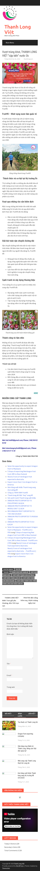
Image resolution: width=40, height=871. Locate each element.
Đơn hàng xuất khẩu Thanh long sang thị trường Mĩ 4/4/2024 (27, 775)
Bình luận (10, 634)
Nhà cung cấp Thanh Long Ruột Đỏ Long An (27, 762)
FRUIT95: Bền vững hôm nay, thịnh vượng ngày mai (29, 600)
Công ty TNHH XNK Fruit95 (18, 492)
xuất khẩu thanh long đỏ (12, 578)
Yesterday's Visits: (11, 847)
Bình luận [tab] (20, 715)
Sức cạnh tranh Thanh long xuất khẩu (22, 498)
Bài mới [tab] (8, 713)
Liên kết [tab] (31, 713)
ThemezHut (6, 868)
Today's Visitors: (10, 844)
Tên (9, 663)
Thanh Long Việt (17, 29)
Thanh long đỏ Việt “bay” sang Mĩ (20, 495)
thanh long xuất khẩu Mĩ (19, 572)
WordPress (20, 866)
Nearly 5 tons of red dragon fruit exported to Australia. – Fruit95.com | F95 (22, 551)
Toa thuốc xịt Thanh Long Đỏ (28, 722)
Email (9, 675)
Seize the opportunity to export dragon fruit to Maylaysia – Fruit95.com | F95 (23, 530)
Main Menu (10, 42)
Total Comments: (11, 850)
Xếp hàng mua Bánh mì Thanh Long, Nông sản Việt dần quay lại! (27, 748)
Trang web (11, 687)
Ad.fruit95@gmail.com (14, 440)
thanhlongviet (28, 59)
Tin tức (17, 569)
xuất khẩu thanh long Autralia (23, 575)
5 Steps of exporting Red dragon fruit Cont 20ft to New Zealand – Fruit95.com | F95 (22, 540)
